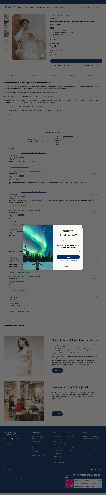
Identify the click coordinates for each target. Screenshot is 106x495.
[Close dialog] (81, 227)
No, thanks (68, 266)
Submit (68, 257)
